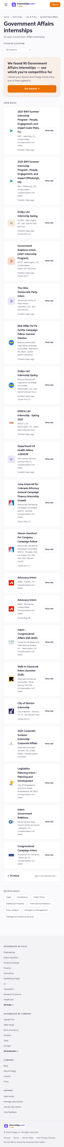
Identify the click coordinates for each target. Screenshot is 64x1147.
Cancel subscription (12, 1107)
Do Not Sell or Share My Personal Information (24, 1142)
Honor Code (27, 1138)
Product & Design (11, 963)
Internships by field (15, 947)
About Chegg (10, 1071)
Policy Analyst (12, 910)
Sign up (55, 5)
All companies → (11, 1051)
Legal (8, 897)
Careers (7, 1076)
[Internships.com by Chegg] (23, 4)
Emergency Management (36, 910)
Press (6, 1082)
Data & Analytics (11, 958)
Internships (17, 17)
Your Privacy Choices (45, 1138)
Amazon (7, 1035)
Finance (7, 968)
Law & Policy (31, 17)
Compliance (22, 897)
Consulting (9, 973)
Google (7, 1046)
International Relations (40, 904)
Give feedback (10, 1112)
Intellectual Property (15, 904)
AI (4, 984)
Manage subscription (13, 1102)
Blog (6, 1066)
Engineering (9, 952)
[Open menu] (6, 4)
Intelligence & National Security (20, 917)
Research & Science (12, 994)
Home (6, 17)
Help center (9, 1097)
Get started (32, 89)
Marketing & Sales (12, 979)
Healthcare (9, 1000)
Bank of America (11, 1030)
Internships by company (17, 1014)
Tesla (6, 1041)
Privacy (7, 1138)
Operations (9, 989)
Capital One (9, 1020)
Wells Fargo (9, 1025)
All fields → (9, 1005)
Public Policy (39, 897)
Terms (16, 1138)
